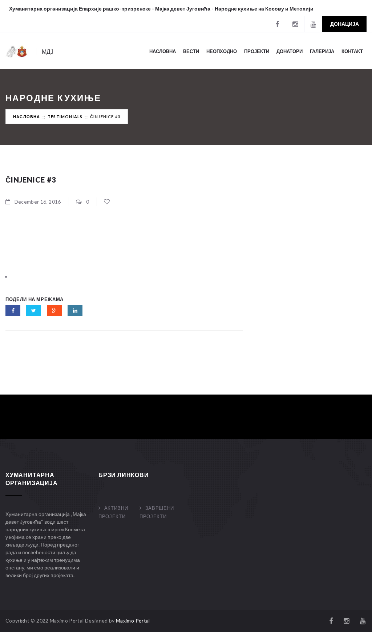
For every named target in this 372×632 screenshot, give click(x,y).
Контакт (352, 51)
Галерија (322, 51)
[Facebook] (277, 24)
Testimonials (65, 117)
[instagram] (295, 24)
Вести (191, 51)
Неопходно (221, 51)
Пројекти (256, 51)
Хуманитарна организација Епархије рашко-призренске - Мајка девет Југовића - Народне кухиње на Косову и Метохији (161, 8)
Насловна (162, 51)
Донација (344, 24)
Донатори (289, 51)
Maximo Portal (133, 620)
